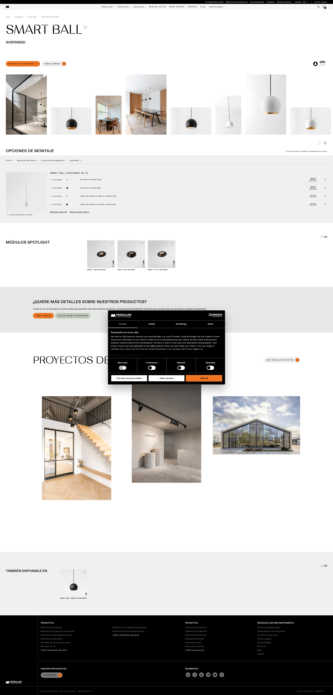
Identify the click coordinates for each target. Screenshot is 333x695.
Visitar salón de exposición (73, 316)
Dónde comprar (43, 316)
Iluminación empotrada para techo (56, 635)
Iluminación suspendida (51, 639)
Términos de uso (84, 691)
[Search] (318, 7)
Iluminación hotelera (194, 639)
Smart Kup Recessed (126, 270)
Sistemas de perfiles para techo (56, 642)
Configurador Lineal (214, 2)
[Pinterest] (222, 674)
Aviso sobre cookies (67, 691)
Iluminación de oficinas (196, 635)
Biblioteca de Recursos (237, 2)
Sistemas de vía (48, 646)
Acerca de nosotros (305, 691)
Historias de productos (51, 627)
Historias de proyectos (196, 627)
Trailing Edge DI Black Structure (98, 204)
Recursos (261, 646)
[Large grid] (321, 237)
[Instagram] (188, 674)
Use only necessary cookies (129, 378)
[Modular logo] (14, 683)
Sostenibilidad (257, 2)
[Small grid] (325, 237)
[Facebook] (194, 674)
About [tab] (210, 324)
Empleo (260, 654)
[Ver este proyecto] (76, 448)
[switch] (152, 368)
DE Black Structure (90, 188)
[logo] (7, 6)
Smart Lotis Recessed (158, 270)
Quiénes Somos (284, 2)
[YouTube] (215, 674)
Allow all (204, 378)
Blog (259, 650)
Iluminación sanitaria (194, 646)
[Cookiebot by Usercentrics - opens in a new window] (210, 315)
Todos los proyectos (194, 650)
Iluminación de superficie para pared (129, 627)
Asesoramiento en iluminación (271, 631)
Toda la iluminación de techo (54, 650)
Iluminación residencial (195, 631)
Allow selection (167, 378)
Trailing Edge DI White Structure (98, 196)
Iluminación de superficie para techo (58, 631)
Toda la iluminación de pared (126, 635)
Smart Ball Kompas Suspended (73, 598)
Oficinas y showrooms (267, 635)
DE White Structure (90, 180)
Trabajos (270, 2)
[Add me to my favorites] (85, 27)
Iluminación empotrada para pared (128, 631)
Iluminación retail (193, 642)
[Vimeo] (208, 674)
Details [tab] (152, 324)
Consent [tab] (123, 324)
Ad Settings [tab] (181, 324)
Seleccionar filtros (79, 212)
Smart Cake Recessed (96, 270)
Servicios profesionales (268, 627)
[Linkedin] (201, 674)
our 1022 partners (127, 336)
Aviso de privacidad (49, 691)
